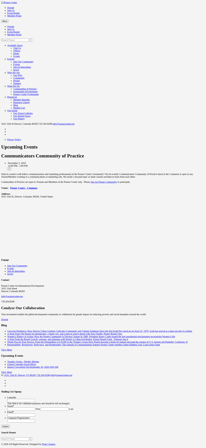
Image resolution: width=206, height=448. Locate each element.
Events (16, 56)
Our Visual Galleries (23, 113)
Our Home (12, 110)
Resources (12, 97)
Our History (19, 118)
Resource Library (21, 102)
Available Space (15, 45)
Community (19, 78)
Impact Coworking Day (32, 367)
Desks (16, 53)
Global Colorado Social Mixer (21, 364)
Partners (17, 83)
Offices (16, 51)
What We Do (13, 86)
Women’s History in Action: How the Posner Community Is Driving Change (91, 336)
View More (6, 350)
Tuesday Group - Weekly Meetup (23, 361)
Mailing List (19, 108)
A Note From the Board (67, 339)
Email (10, 412)
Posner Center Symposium (26, 94)
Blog (15, 105)
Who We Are (13, 72)
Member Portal (14, 15)
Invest (16, 70)
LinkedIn (11, 397)
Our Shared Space (22, 116)
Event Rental (13, 13)
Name (10, 406)
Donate (10, 7)
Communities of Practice (25, 89)
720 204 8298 (43, 375)
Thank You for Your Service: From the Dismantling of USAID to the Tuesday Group (97, 342)
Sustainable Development (25, 91)
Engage (10, 59)
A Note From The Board (64, 334)
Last (71, 409)
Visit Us (17, 48)
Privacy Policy (14, 139)
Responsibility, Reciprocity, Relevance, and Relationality (83, 344)
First (38, 409)
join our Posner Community (103, 182)
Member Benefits (21, 99)
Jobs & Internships (22, 67)
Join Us (10, 10)
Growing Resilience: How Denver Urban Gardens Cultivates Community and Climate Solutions (99, 331)
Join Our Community (23, 61)
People (16, 80)
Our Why (17, 75)
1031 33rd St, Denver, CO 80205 (20, 375)
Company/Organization (18, 418)
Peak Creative (48, 444)
